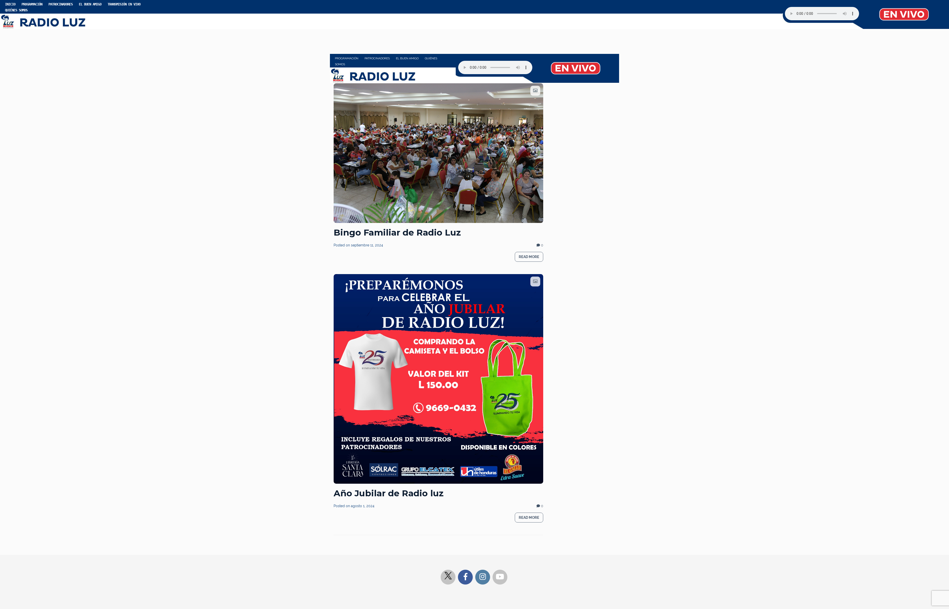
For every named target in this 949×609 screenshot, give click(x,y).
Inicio (10, 4)
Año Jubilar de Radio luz (389, 493)
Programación (32, 4)
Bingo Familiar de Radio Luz (397, 232)
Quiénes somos (16, 10)
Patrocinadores (60, 4)
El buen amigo (90, 4)
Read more (529, 257)
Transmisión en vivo (124, 4)
